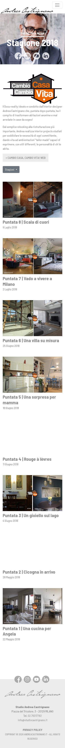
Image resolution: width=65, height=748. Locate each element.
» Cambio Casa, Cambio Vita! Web (26, 157)
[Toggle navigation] (57, 5)
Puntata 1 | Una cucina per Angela (27, 631)
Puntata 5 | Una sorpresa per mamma (29, 399)
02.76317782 (35, 715)
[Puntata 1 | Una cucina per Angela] (32, 605)
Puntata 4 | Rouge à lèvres (27, 459)
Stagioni (10, 169)
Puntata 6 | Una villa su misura (31, 340)
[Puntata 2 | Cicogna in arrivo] (32, 549)
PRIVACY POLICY (32, 729)
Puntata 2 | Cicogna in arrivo (29, 571)
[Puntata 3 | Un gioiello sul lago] (32, 492)
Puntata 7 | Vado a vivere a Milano (27, 281)
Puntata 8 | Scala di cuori (26, 222)
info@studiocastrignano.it (32, 720)
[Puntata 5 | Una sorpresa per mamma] (32, 374)
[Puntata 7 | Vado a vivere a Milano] (32, 255)
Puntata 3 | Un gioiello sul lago (31, 515)
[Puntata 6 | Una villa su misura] (32, 317)
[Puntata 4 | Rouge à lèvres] (32, 436)
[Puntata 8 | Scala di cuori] (32, 199)
